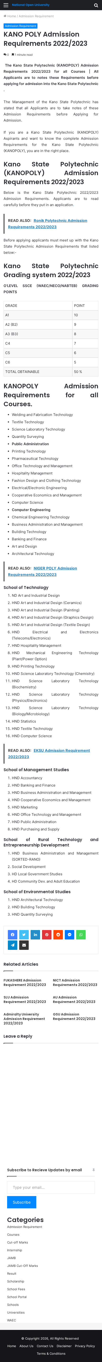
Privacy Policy (85, 1346)
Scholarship (15, 1281)
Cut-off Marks (17, 1242)
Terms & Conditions (51, 1353)
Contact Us (45, 1346)
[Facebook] (12, 934)
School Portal (17, 1297)
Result (11, 1273)
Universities (16, 1312)
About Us (26, 1346)
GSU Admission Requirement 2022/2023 (74, 1016)
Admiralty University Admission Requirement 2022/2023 (24, 1019)
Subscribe (22, 1202)
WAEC (11, 1320)
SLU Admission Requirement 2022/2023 (25, 999)
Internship (14, 1250)
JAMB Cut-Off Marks (22, 1266)
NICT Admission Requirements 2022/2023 (75, 982)
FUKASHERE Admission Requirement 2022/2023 (25, 982)
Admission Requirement (36, 16)
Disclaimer (64, 1346)
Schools (13, 1305)
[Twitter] (24, 934)
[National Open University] (31, 5)
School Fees (16, 1289)
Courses (13, 1234)
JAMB (11, 1258)
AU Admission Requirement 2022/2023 (74, 999)
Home (11, 16)
